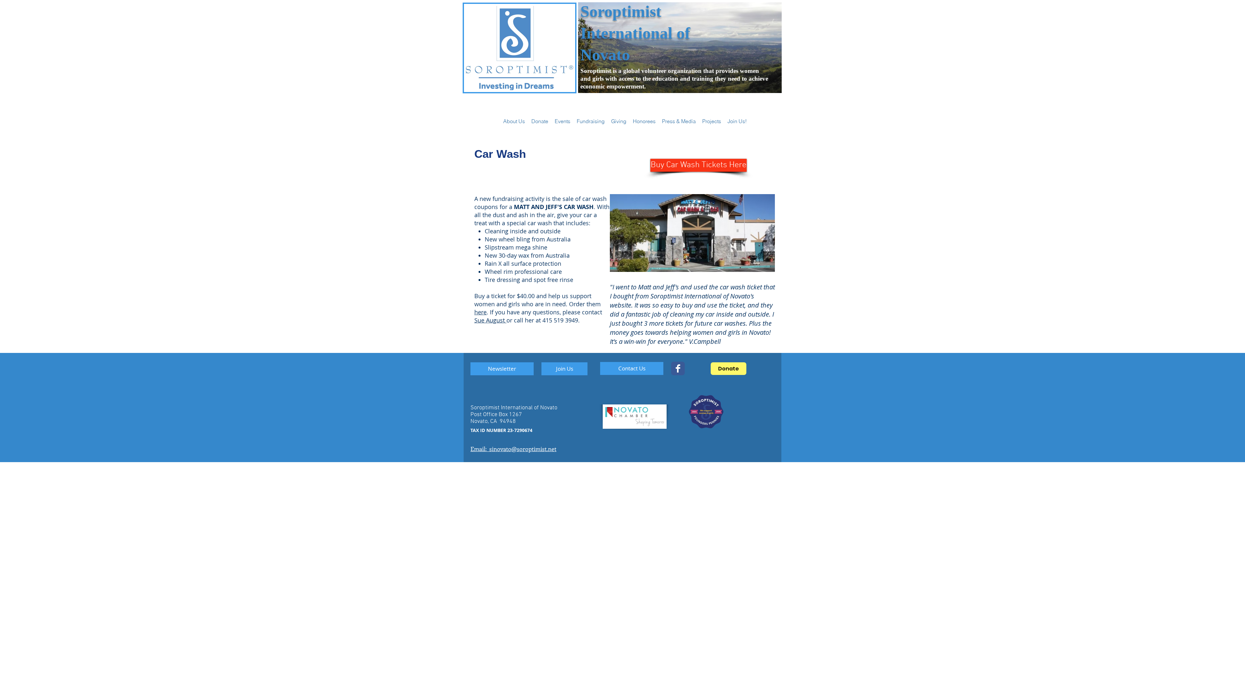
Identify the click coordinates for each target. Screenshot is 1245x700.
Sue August (490, 320)
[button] (562, 121)
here (480, 312)
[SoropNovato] (678, 368)
